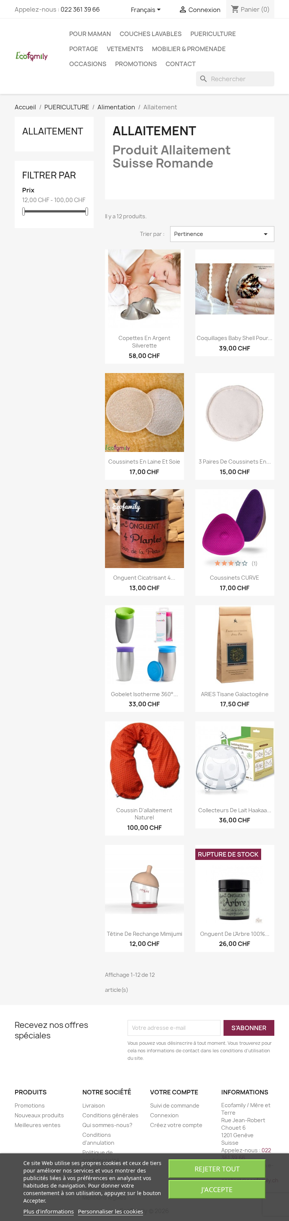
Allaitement (52, 131)
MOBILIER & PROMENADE (189, 49)
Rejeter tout (217, 1168)
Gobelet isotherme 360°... (144, 694)
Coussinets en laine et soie (144, 461)
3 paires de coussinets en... (235, 461)
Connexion (164, 1115)
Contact (181, 64)
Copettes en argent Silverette (144, 341)
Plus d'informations (48, 1211)
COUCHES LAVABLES (151, 34)
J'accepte (217, 1189)
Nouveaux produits (39, 1115)
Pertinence (222, 234)
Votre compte (174, 1092)
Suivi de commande (174, 1105)
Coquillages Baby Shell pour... (234, 338)
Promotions (136, 64)
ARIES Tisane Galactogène (235, 694)
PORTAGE (83, 49)
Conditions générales (110, 1115)
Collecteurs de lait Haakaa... (234, 810)
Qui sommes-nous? (107, 1125)
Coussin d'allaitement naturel (144, 814)
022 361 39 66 (80, 9)
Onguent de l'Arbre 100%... (234, 933)
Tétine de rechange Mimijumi (144, 933)
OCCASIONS (87, 64)
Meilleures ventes (38, 1125)
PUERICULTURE (213, 34)
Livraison (93, 1105)
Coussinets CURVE (234, 577)
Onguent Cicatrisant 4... (144, 577)
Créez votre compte (176, 1125)
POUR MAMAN (90, 34)
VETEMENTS (125, 49)
